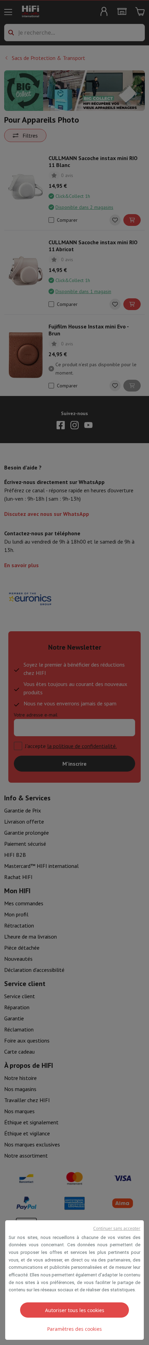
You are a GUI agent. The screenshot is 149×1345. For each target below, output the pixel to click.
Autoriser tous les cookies (74, 1310)
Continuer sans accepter (116, 1228)
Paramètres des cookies (74, 1329)
